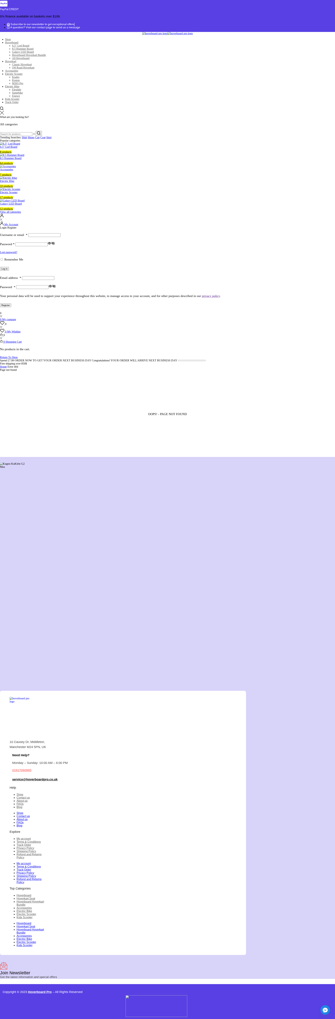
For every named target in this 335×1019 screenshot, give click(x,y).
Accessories (11, 70)
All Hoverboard (20, 58)
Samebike (17, 92)
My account (24, 838)
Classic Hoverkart (22, 64)
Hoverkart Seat (26, 898)
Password (7, 244)
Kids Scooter (12, 99)
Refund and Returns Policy (29, 856)
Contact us (23, 797)
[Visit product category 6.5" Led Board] (10, 143)
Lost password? (8, 252)
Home (3, 366)
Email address (10, 278)
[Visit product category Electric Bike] (8, 177)
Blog (19, 807)
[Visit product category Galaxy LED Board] (12, 200)
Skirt (48, 137)
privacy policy (211, 296)
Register (5, 305)
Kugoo (16, 80)
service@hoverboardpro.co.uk (35, 779)
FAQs (20, 803)
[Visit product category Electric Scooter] (10, 189)
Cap (37, 137)
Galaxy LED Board (23, 51)
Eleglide (16, 89)
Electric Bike (12, 86)
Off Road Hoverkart (23, 67)
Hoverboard (11, 42)
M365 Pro (17, 83)
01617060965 (21, 770)
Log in (4, 268)
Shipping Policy (26, 851)
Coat (43, 137)
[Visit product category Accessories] (8, 166)
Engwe (16, 95)
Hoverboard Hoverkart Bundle (29, 55)
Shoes (31, 137)
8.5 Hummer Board (23, 48)
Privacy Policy (25, 848)
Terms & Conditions (29, 841)
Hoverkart (10, 61)
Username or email (13, 235)
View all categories (10, 211)
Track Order (11, 102)
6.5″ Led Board (20, 45)
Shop (8, 39)
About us (22, 800)
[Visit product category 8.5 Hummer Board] (12, 155)
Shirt (24, 137)
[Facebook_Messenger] (325, 1010)
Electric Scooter (14, 73)
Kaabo (15, 77)
